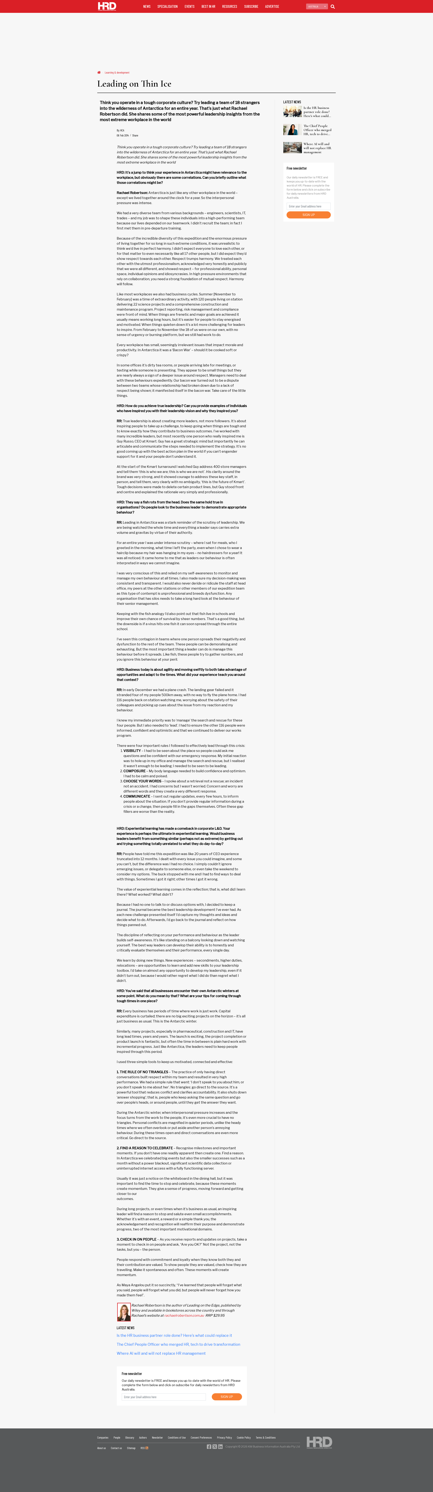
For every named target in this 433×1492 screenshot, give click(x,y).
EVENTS (190, 6)
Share (135, 135)
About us (101, 1448)
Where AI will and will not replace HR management (161, 1353)
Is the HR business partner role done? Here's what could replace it (174, 1335)
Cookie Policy (244, 1437)
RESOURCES (229, 6)
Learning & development (117, 72)
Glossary (129, 1437)
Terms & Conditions (266, 1437)
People (116, 1437)
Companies (102, 1437)
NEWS (147, 6)
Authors (143, 1437)
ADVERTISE (272, 6)
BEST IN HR (208, 6)
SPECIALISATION (167, 6)
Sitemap (131, 1448)
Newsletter (157, 1437)
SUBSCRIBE (251, 6)
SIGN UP (227, 1396)
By (120, 130)
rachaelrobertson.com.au (184, 1315)
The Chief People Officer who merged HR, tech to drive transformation (178, 1344)
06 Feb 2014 (123, 135)
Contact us (116, 1448)
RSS (143, 1448)
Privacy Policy (224, 1437)
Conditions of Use (177, 1437)
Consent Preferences (201, 1437)
